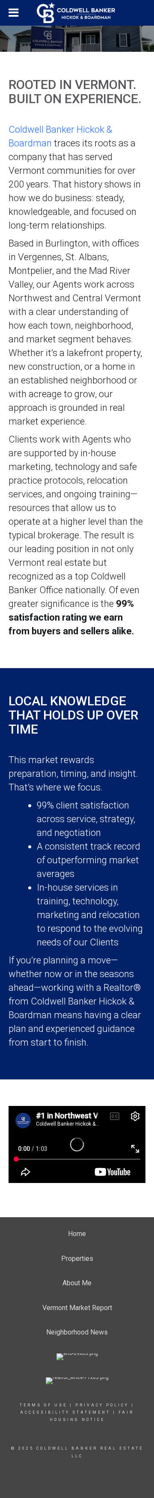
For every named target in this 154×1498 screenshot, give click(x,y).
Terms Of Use (43, 1405)
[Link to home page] (77, 13)
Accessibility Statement (65, 1412)
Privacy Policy (102, 1405)
